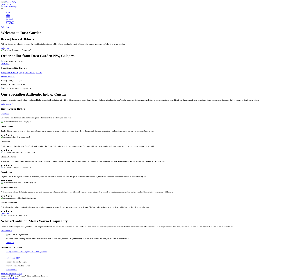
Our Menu (5, 114)
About (8, 17)
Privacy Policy (16, 274)
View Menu (5, 231)
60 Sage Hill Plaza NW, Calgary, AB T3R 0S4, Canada (21, 73)
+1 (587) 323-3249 (8, 77)
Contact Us (10, 21)
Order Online (6, 4)
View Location (11, 270)
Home (8, 13)
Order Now (10, 23)
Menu (8, 15)
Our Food (9, 19)
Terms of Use (6, 274)
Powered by (9, 278)
